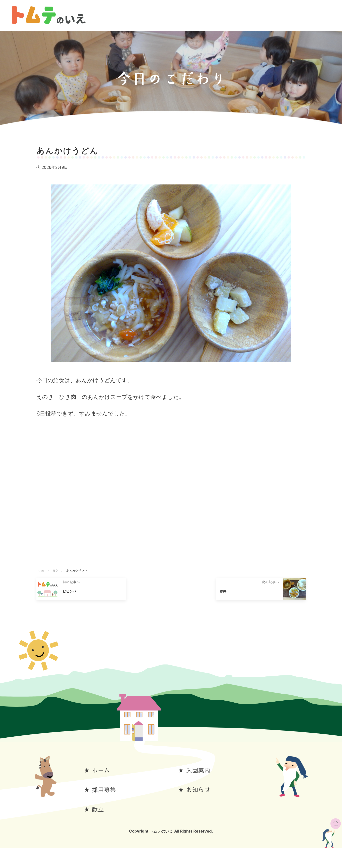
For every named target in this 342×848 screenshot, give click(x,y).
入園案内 (198, 770)
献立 (55, 570)
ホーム (101, 770)
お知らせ (198, 790)
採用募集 (104, 790)
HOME (40, 570)
